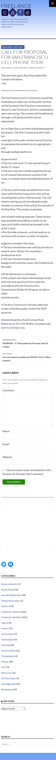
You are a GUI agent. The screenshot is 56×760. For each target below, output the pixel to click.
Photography (7, 656)
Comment (9, 390)
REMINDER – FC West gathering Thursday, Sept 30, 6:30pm (25, 343)
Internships (6, 633)
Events (4, 606)
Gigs (3, 622)
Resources (6, 672)
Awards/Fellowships (11, 595)
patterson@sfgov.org (13, 327)
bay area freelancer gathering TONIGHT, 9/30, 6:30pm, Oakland (27, 357)
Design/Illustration (10, 600)
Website (7, 457)
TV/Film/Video (8, 678)
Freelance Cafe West (11, 617)
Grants (4, 628)
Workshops (7, 689)
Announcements (9, 584)
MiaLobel (23, 68)
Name (7, 431)
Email (6, 444)
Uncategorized (8, 683)
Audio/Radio (7, 589)
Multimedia (7, 639)
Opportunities (8, 650)
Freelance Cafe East (13, 47)
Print (3, 667)
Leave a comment (37, 68)
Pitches (4, 661)
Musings (5, 645)
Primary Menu (52, 3)
